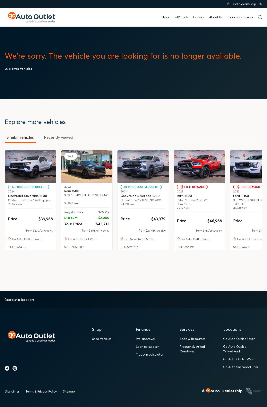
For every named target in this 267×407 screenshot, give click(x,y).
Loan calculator (147, 347)
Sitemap (69, 391)
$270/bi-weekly (43, 230)
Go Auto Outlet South (239, 339)
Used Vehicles (101, 339)
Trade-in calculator (149, 354)
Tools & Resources (240, 17)
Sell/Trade (181, 17)
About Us (215, 17)
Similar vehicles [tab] (20, 137)
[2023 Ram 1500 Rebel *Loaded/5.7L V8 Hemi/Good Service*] (199, 166)
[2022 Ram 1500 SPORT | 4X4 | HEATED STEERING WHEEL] (86, 166)
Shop (165, 17)
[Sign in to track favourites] (50, 155)
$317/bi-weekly (212, 230)
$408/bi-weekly (99, 230)
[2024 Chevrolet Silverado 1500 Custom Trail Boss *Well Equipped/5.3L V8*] (30, 166)
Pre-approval (145, 339)
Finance (198, 17)
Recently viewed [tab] (58, 137)
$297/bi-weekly (156, 230)
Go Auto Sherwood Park (240, 367)
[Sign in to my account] (260, 3)
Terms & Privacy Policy (41, 391)
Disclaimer (12, 391)
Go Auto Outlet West (238, 359)
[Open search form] (260, 17)
